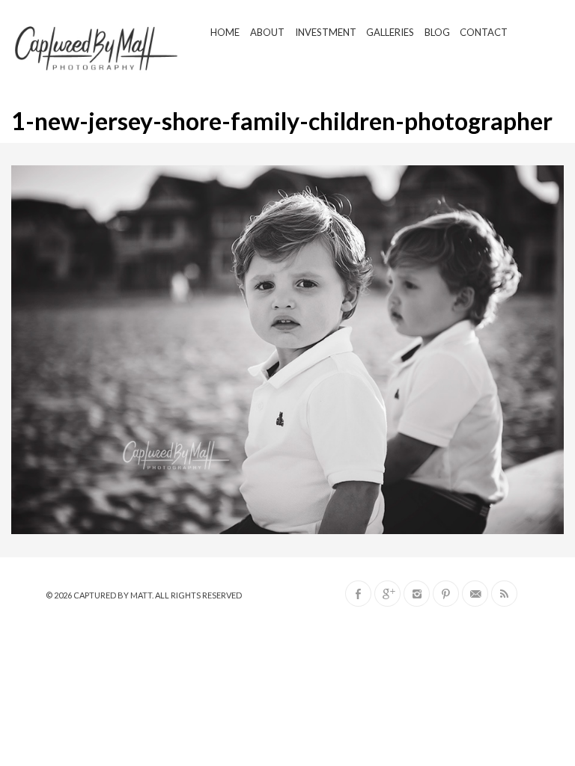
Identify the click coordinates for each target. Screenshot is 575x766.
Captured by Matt (112, 595)
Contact (484, 32)
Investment (325, 32)
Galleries (390, 32)
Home (225, 32)
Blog (437, 32)
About (267, 32)
